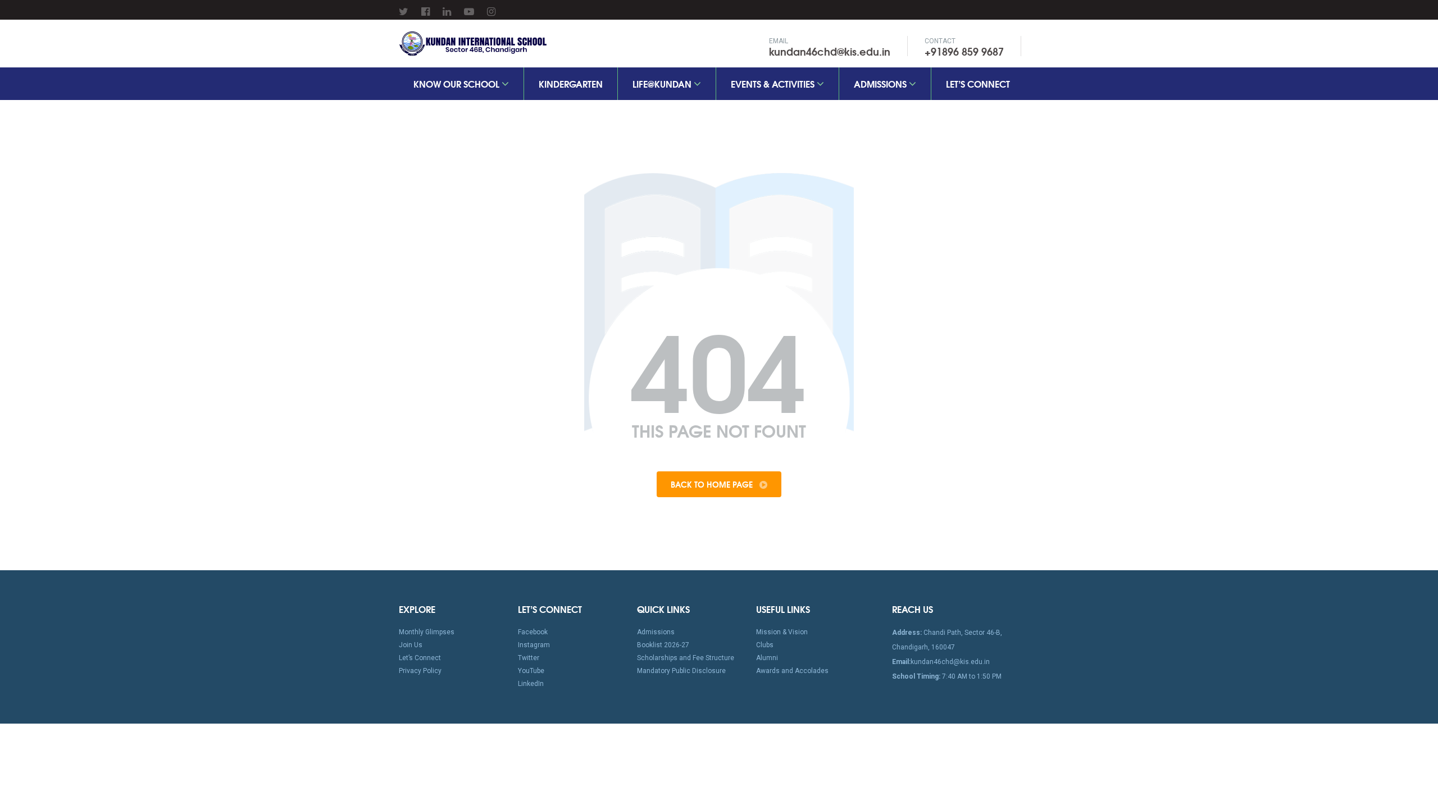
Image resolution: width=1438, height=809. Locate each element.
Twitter (528, 658)
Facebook (533, 632)
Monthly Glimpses (426, 632)
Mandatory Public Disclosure (681, 671)
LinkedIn (531, 684)
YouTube (531, 671)
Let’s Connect (978, 83)
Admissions (881, 83)
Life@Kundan (663, 83)
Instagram (534, 645)
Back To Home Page (713, 484)
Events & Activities (774, 83)
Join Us (410, 645)
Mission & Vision (782, 632)
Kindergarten (571, 83)
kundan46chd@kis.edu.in (829, 51)
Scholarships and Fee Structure (685, 658)
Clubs (764, 645)
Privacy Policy (420, 671)
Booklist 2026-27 (663, 645)
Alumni (767, 658)
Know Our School (457, 83)
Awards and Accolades (792, 671)
